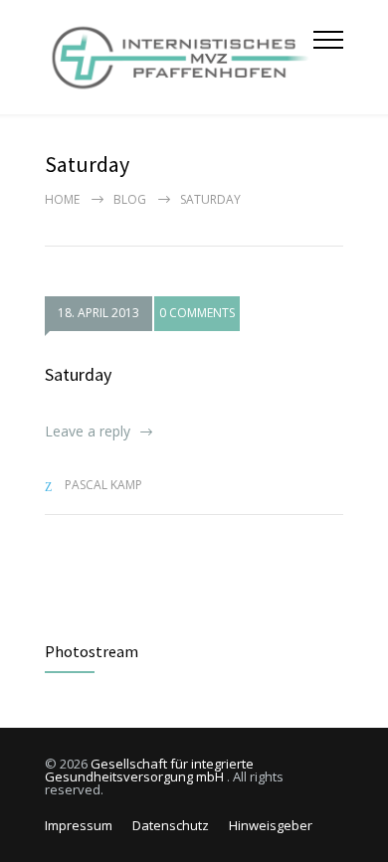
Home (62, 199)
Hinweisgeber (270, 825)
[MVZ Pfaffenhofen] (179, 57)
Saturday (78, 374)
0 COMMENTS (197, 312)
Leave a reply (87, 431)
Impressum (78, 825)
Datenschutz (170, 825)
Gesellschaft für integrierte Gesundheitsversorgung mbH (149, 770)
